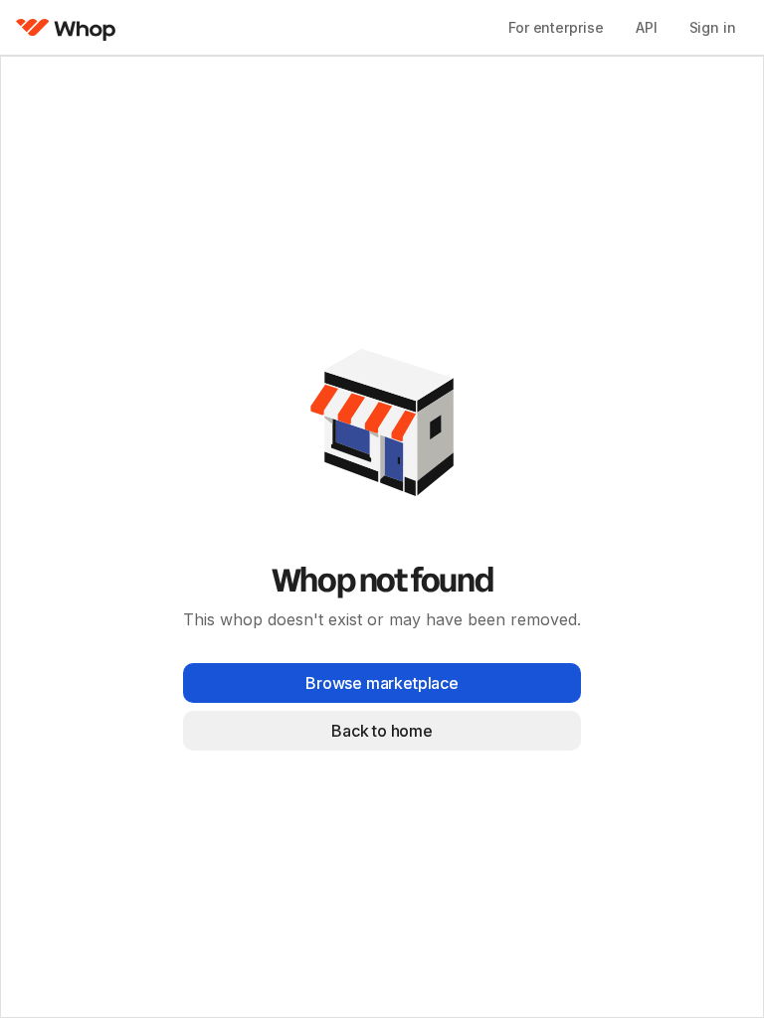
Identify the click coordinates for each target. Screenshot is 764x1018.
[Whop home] (66, 28)
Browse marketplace (382, 683)
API (647, 27)
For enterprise (556, 27)
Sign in (712, 27)
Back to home (382, 731)
